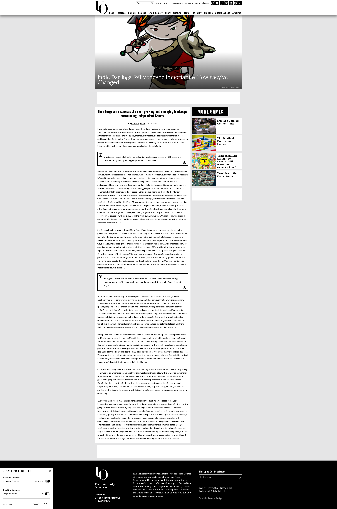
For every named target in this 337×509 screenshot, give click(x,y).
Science (142, 12)
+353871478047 (103, 500)
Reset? (36, 504)
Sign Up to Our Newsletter (212, 471)
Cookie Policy (204, 491)
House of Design (214, 498)
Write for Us (199, 3)
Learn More (7, 504)
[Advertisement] (168, 98)
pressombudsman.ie (152, 496)
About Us (158, 3)
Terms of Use (213, 488)
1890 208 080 (184, 492)
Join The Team (189, 3)
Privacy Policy (225, 488)
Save (45, 504)
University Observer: (23, 481)
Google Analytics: (23, 494)
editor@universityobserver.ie (108, 497)
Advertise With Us (177, 3)
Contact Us (166, 3)
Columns (208, 12)
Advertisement (222, 12)
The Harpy (196, 12)
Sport (168, 12)
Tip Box (206, 3)
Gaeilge (177, 12)
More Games (210, 111)
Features (121, 12)
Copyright (202, 488)
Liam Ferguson (138, 123)
